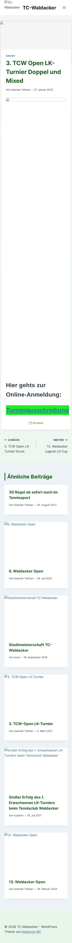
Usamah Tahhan (20, 89)
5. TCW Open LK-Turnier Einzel (17, 445)
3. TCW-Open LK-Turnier (31, 724)
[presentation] (36, 543)
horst (17, 657)
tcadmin (18, 815)
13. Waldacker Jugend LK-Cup (56, 445)
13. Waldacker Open (27, 882)
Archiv (10, 55)
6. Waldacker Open (26, 571)
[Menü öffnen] (64, 8)
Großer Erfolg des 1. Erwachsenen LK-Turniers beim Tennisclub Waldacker (34, 803)
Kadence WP (31, 932)
